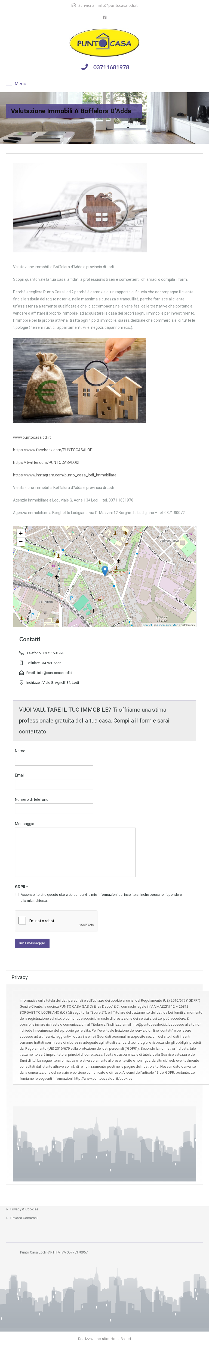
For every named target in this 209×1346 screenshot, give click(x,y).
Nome (20, 751)
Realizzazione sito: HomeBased (104, 1338)
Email (19, 775)
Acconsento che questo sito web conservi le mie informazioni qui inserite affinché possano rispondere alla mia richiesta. (101, 898)
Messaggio (24, 824)
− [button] (21, 541)
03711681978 (111, 67)
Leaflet (147, 625)
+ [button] (21, 533)
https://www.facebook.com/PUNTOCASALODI (53, 450)
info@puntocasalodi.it (118, 5)
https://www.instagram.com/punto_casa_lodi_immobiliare (64, 475)
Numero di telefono (31, 799)
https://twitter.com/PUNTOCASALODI (46, 462)
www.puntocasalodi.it (32, 437)
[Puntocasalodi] (104, 43)
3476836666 (51, 663)
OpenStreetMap (167, 625)
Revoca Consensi (24, 1218)
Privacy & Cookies (24, 1209)
